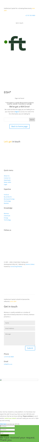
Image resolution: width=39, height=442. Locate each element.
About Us (6, 176)
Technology (7, 201)
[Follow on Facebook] (5, 236)
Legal (5, 184)
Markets (6, 203)
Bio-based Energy (9, 199)
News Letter (7, 182)
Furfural (6, 194)
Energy (6, 218)
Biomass (6, 213)
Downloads (7, 180)
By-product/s (8, 197)
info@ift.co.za (12, 156)
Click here (3, 424)
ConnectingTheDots (16, 266)
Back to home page (19, 126)
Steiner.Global (30, 264)
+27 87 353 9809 (30, 15)
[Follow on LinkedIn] (12, 236)
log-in (17, 112)
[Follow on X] (9, 236)
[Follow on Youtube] (16, 236)
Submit (30, 348)
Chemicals (7, 215)
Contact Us (7, 178)
